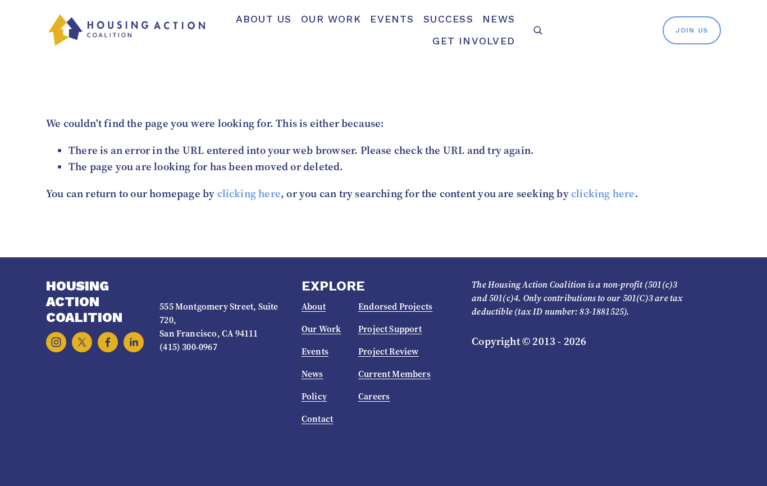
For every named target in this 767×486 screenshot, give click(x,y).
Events (392, 19)
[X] (82, 342)
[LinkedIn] (134, 342)
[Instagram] (56, 342)
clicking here (249, 194)
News (498, 19)
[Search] (537, 30)
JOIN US (691, 30)
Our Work (331, 19)
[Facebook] (108, 342)
